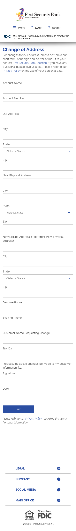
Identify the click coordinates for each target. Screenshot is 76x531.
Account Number (14, 98)
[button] (36, 27)
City (5, 129)
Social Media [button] (26, 489)
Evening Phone (12, 317)
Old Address (11, 113)
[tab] (38, 469)
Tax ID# (7, 348)
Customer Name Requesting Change (26, 333)
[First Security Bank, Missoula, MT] (38, 14)
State (6, 144)
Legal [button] (20, 468)
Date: (6, 388)
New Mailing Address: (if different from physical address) (33, 238)
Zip (5, 160)
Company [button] (23, 479)
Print (18, 409)
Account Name (12, 83)
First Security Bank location (30, 62)
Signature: (9, 373)
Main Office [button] (25, 500)
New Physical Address (17, 175)
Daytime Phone (12, 302)
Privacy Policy (12, 70)
